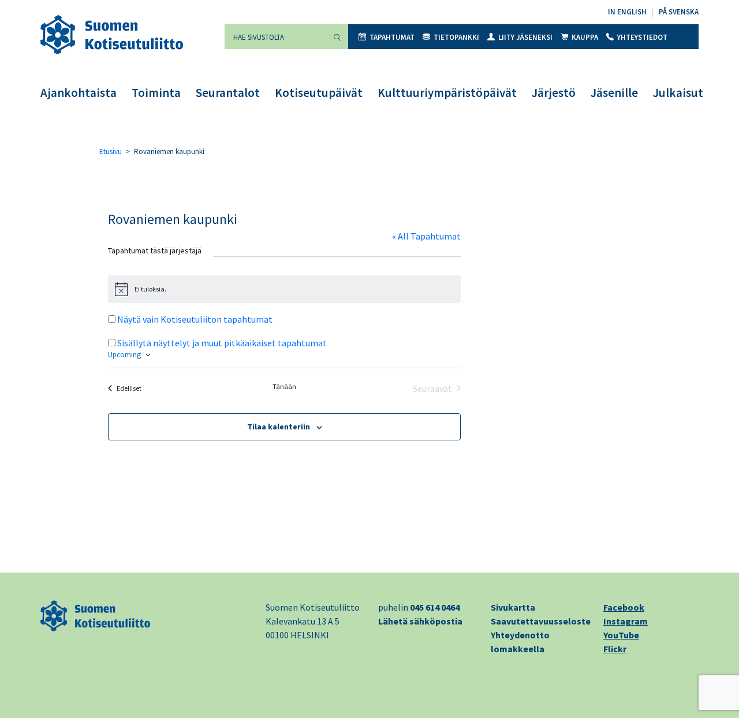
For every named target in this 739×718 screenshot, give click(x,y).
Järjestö (554, 92)
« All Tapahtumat (426, 236)
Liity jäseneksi (525, 37)
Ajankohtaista (78, 92)
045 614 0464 (435, 607)
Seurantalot (228, 92)
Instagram (625, 621)
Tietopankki (456, 37)
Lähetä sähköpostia (420, 621)
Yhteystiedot (642, 37)
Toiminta (156, 92)
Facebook (623, 607)
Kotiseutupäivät (319, 92)
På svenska (679, 12)
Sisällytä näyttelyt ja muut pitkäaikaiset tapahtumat (222, 343)
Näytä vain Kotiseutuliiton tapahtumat (195, 319)
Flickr (614, 649)
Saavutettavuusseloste (541, 621)
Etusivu (110, 151)
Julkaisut (678, 92)
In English (627, 12)
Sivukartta (513, 607)
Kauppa (585, 37)
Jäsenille (614, 92)
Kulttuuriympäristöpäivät (447, 92)
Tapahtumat (392, 37)
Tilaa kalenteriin (278, 426)
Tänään (284, 386)
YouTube (621, 635)
